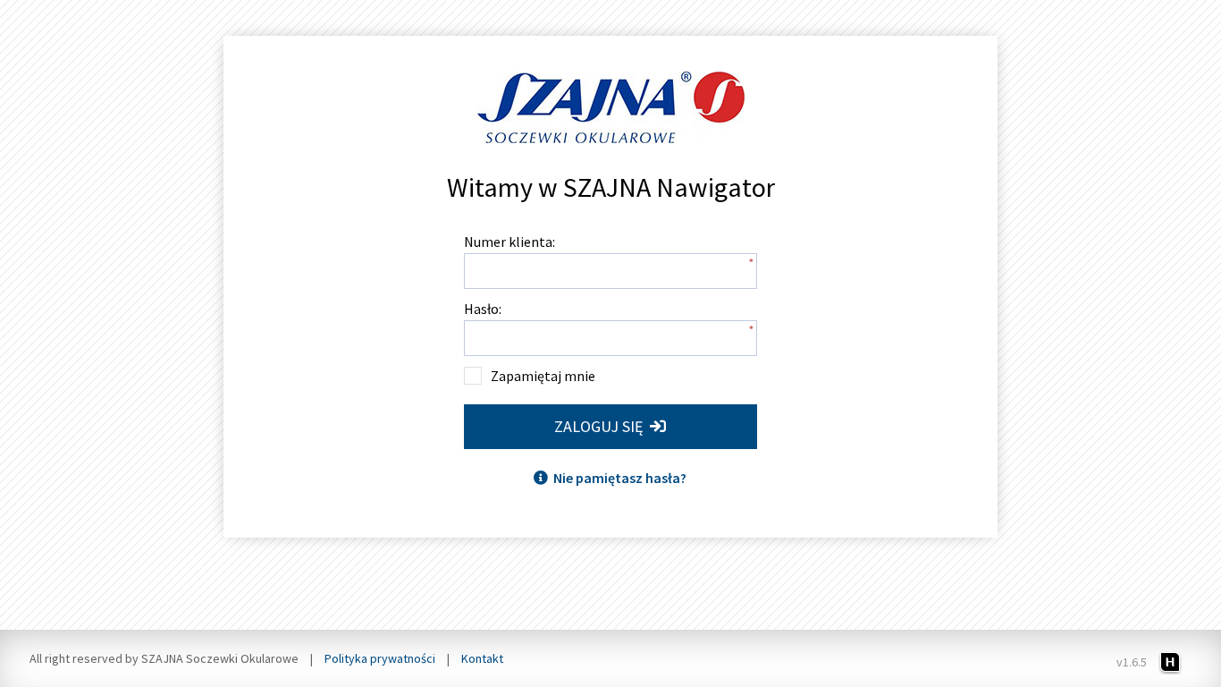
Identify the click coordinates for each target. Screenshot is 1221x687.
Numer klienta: (509, 241)
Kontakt (482, 658)
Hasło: (482, 309)
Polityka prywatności (379, 658)
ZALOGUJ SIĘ (602, 426)
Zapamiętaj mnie (543, 376)
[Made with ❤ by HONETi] (1170, 661)
